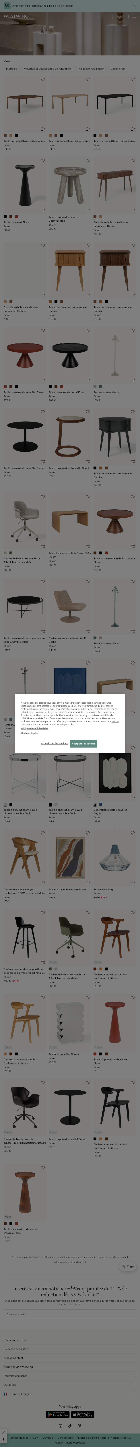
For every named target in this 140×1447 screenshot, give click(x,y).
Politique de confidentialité (34, 728)
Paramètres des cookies (54, 743)
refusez (115, 721)
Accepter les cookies (83, 743)
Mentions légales (29, 733)
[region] (70, 723)
